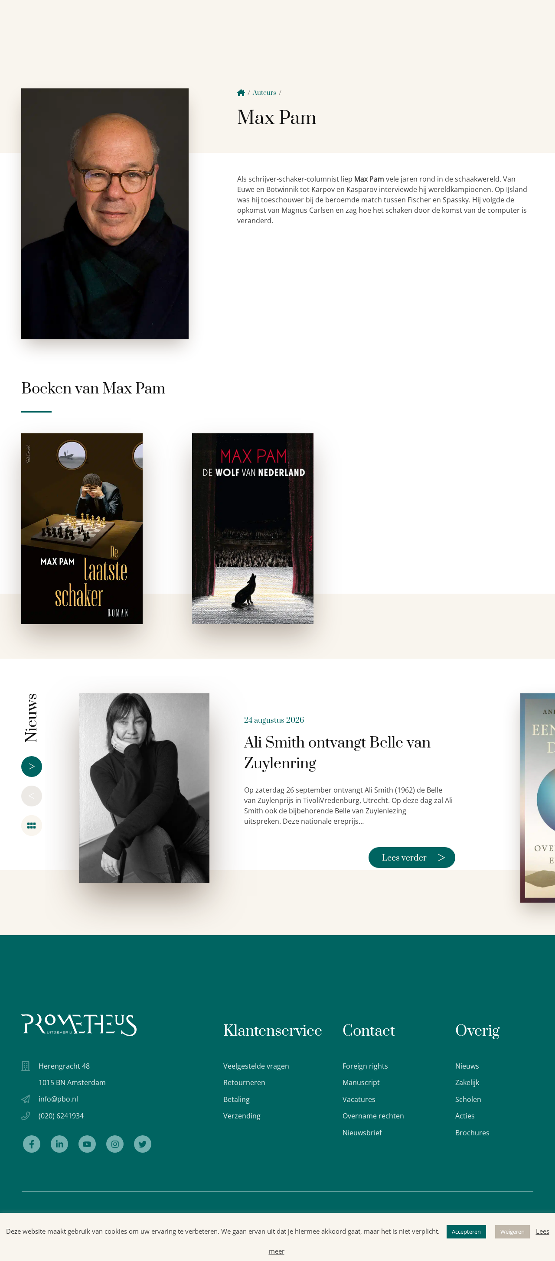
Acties (465, 1116)
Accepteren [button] (466, 1231)
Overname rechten (373, 1116)
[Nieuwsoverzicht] (31, 825)
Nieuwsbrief (362, 1133)
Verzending (242, 1116)
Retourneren (244, 1082)
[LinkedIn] (59, 1144)
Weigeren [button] (512, 1231)
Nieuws (467, 1066)
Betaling (236, 1099)
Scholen (468, 1099)
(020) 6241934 (61, 1116)
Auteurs (264, 93)
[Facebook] (31, 1144)
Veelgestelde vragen (256, 1066)
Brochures (472, 1133)
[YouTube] (87, 1144)
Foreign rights (365, 1066)
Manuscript (361, 1082)
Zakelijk (467, 1082)
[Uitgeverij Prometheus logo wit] (79, 1025)
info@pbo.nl (58, 1099)
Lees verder (413, 857)
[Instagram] (115, 1144)
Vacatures (359, 1099)
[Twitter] (142, 1144)
